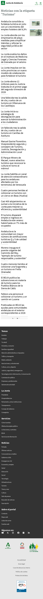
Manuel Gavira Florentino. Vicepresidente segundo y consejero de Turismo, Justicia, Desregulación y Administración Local (14, 147)
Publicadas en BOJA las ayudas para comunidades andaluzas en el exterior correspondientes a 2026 (14, 309)
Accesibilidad (21, 560)
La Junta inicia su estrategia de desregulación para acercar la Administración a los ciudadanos (13, 117)
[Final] (17, 318)
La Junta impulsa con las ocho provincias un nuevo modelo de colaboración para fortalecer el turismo (14, 71)
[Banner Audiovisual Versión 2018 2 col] (36, 23)
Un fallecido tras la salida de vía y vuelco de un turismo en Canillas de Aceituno (13, 131)
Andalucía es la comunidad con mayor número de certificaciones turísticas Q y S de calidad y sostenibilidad (14, 237)
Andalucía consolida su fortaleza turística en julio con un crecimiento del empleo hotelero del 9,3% (14, 25)
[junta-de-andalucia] (29, 533)
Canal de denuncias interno (21, 568)
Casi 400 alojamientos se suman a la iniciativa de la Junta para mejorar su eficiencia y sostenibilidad (14, 205)
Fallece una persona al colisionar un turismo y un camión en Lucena (14, 297)
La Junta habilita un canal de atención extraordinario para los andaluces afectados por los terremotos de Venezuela (14, 179)
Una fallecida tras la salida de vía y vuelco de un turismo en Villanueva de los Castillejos (14, 101)
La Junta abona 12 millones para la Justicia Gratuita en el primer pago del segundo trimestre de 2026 (14, 87)
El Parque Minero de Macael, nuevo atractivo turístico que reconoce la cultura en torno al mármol (13, 163)
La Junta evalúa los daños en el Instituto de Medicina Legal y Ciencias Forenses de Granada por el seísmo (14, 58)
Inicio (14, 3)
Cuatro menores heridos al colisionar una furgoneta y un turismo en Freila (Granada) (14, 268)
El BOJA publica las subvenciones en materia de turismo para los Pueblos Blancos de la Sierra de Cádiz (13, 283)
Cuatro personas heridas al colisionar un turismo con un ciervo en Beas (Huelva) (14, 193)
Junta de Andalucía (3, 3)
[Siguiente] (13, 318)
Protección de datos (21, 575)
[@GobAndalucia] (3, 533)
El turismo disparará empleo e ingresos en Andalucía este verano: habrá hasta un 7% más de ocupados (14, 220)
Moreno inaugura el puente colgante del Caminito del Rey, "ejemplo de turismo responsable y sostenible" (14, 253)
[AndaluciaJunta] (18, 533)
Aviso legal (21, 564)
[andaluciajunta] (8, 533)
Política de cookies (21, 572)
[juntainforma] (23, 533)
